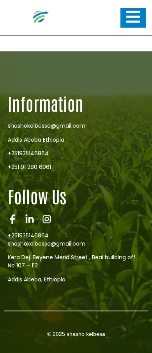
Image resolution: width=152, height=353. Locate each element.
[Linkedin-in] (29, 219)
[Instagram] (46, 219)
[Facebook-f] (12, 219)
